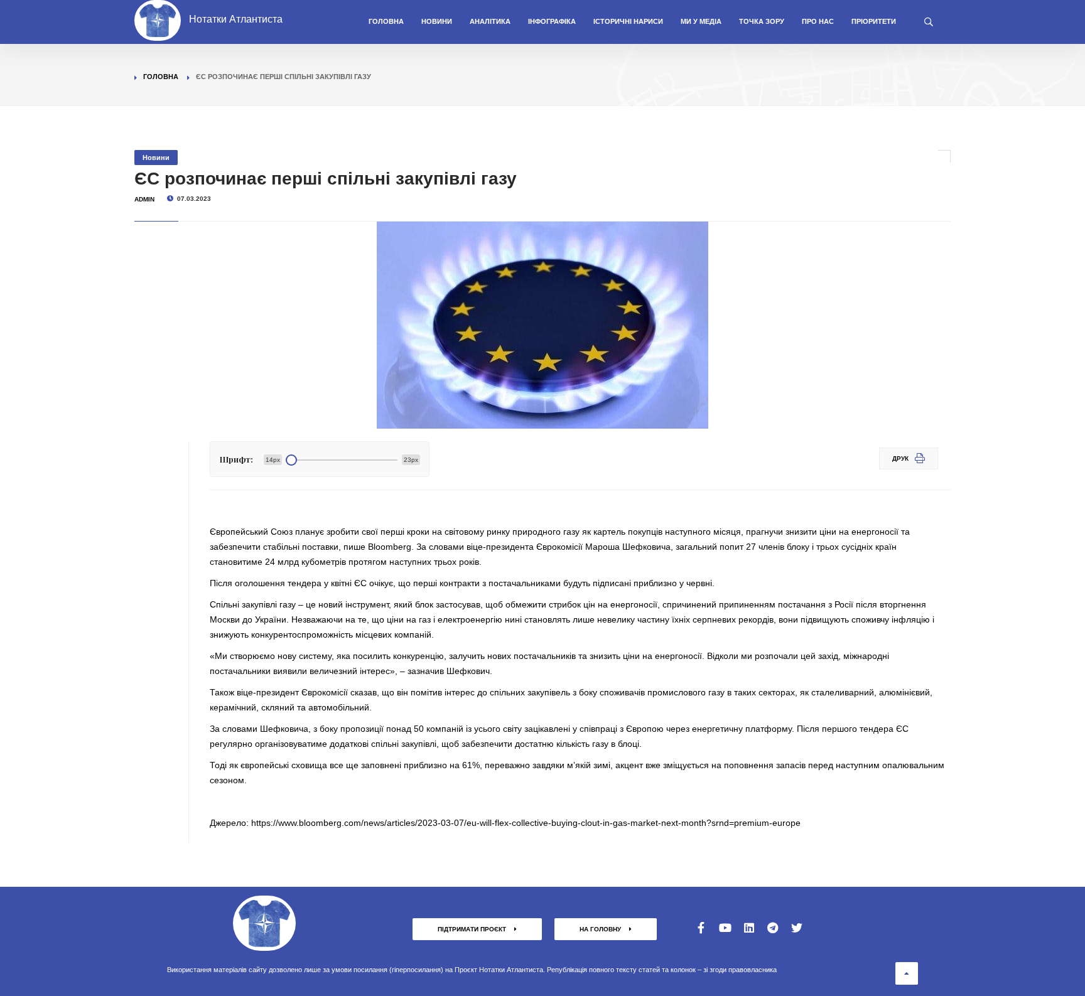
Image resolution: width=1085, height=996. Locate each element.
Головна (386, 21)
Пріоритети (873, 21)
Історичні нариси (628, 21)
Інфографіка (552, 21)
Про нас (818, 21)
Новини (436, 21)
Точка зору (761, 21)
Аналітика (490, 21)
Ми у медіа (701, 21)
